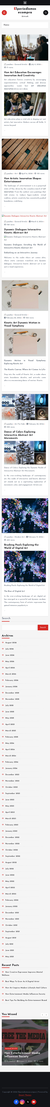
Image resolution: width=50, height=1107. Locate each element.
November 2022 (12, 844)
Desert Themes (25, 1095)
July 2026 (9, 649)
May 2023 (9, 806)
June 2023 (9, 800)
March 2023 (10, 819)
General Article (21, 64)
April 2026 (10, 668)
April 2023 (9, 812)
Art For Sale (20, 424)
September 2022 (12, 856)
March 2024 (10, 756)
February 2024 (11, 762)
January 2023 (11, 831)
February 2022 (11, 900)
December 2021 (12, 913)
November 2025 (12, 699)
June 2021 (9, 950)
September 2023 (12, 793)
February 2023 (11, 825)
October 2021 (11, 925)
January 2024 (11, 768)
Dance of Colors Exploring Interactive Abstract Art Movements (19, 435)
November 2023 (12, 781)
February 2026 (11, 680)
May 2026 (9, 662)
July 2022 (9, 869)
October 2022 (11, 850)
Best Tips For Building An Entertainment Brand (26, 1000)
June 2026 (9, 655)
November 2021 (12, 919)
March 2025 (10, 731)
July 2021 (9, 944)
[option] (25, 1042)
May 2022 (9, 881)
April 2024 (10, 750)
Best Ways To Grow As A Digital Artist (22, 981)
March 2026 (10, 674)
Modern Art (19, 537)
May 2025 (9, 718)
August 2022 (11, 862)
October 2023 (11, 787)
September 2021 (12, 932)
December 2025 (12, 693)
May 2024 (9, 743)
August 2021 (10, 938)
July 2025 (9, 705)
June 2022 (9, 875)
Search (6, 618)
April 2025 (9, 724)
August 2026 (11, 643)
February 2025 (11, 737)
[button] (42, 1015)
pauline (10, 64)
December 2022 (12, 837)
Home (6, 25)
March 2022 (10, 894)
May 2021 (9, 957)
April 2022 (10, 888)
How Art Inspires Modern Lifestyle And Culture (26, 988)
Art (16, 174)
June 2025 (9, 712)
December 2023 (12, 775)
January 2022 (11, 906)
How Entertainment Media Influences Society (25, 994)
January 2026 (11, 687)
